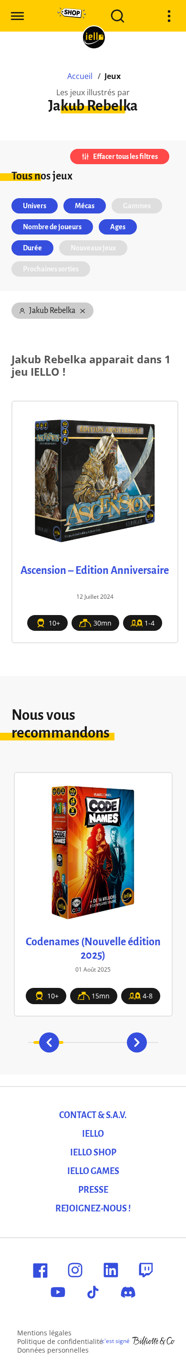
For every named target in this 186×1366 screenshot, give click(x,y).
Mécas (84, 206)
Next (137, 1042)
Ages (117, 227)
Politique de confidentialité (60, 1341)
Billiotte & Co (153, 1341)
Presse (93, 1190)
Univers (34, 206)
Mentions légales (44, 1332)
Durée (32, 248)
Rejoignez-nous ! (93, 1208)
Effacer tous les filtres (125, 156)
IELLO (93, 1134)
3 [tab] (108, 1042)
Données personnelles (53, 1350)
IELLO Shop (93, 1152)
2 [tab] (78, 1042)
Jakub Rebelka (52, 310)
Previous (49, 1042)
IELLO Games (93, 1171)
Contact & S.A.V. (93, 1115)
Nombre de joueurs (52, 227)
